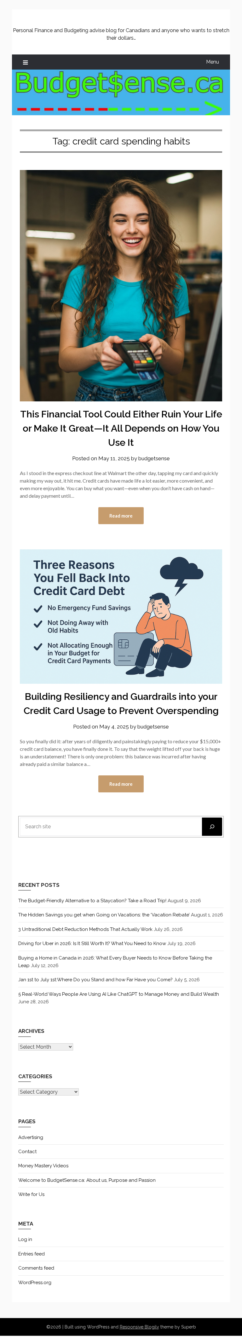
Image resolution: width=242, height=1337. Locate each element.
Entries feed (31, 1254)
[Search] (212, 827)
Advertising (30, 1137)
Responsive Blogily (139, 1326)
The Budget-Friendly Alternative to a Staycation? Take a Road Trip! (92, 901)
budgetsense (154, 458)
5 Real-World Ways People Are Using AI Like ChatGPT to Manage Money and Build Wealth (118, 994)
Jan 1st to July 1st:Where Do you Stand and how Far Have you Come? (95, 980)
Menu (212, 62)
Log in (25, 1239)
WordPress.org (34, 1282)
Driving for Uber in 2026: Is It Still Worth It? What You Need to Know (92, 943)
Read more (121, 515)
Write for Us (31, 1194)
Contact (27, 1151)
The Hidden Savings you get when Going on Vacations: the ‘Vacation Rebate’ (104, 915)
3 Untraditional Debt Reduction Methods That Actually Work (85, 929)
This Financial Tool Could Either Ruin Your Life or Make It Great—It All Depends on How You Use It (121, 428)
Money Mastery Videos (43, 1166)
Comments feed (36, 1268)
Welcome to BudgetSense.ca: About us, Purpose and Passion (87, 1180)
